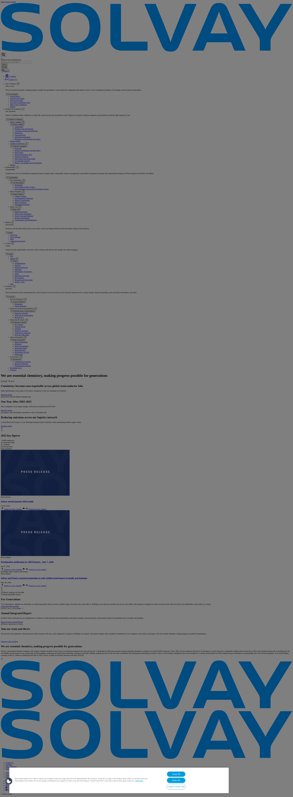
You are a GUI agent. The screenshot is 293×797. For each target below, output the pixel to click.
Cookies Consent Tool (176, 786)
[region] (119, 780)
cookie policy (139, 781)
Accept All (176, 774)
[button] (8, 781)
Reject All (176, 780)
